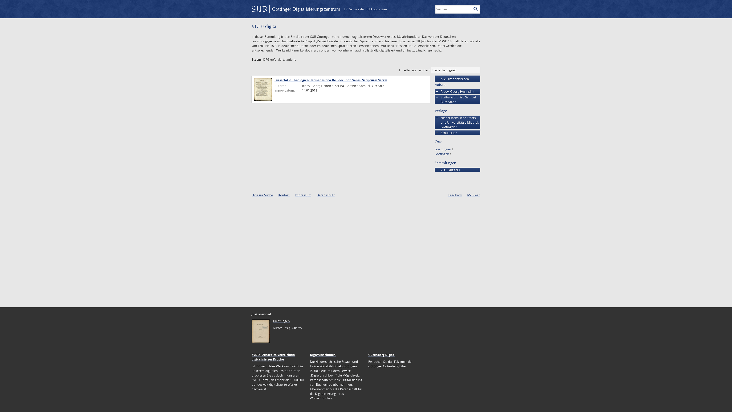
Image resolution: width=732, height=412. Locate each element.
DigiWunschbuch (323, 355)
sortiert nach (421, 70)
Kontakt (284, 195)
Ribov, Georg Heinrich (454, 91)
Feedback (455, 195)
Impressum (303, 195)
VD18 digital (447, 170)
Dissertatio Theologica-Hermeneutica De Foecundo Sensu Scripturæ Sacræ (330, 80)
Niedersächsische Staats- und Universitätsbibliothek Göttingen (457, 122)
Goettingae (444, 149)
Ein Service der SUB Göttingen (365, 9)
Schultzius (446, 132)
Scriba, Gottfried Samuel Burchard (455, 99)
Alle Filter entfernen (452, 79)
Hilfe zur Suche (262, 195)
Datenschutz (326, 195)
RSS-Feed (473, 195)
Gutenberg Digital (381, 355)
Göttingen (443, 154)
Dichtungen (281, 321)
